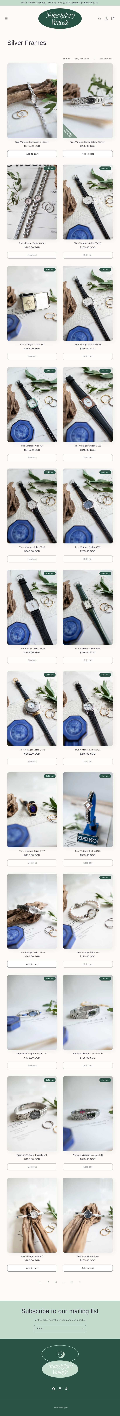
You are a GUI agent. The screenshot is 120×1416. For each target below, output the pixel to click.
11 (72, 1282)
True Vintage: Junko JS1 (32, 344)
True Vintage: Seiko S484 (88, 648)
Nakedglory (63, 1407)
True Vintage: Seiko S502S (87, 243)
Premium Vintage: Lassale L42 (87, 1155)
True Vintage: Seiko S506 (32, 547)
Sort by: (67, 58)
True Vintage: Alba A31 (87, 1256)
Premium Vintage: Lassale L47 (32, 1054)
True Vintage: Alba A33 (87, 952)
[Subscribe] (83, 1328)
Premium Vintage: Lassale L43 (32, 1155)
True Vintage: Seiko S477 (32, 851)
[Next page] (80, 1282)
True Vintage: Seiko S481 (88, 750)
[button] (6, 18)
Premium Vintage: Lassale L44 (87, 1054)
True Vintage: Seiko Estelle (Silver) (88, 142)
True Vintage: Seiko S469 (32, 952)
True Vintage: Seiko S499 (32, 648)
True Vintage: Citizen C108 (87, 446)
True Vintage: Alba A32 (32, 1256)
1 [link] (40, 1282)
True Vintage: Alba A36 (32, 446)
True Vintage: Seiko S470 (88, 851)
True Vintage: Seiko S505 (88, 547)
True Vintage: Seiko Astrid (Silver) (32, 142)
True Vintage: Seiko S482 (32, 750)
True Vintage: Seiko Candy (32, 243)
